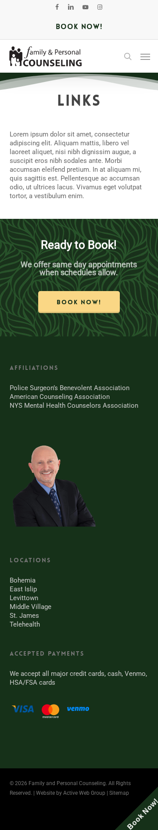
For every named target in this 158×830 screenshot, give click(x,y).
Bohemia (23, 580)
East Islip (23, 589)
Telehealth (25, 624)
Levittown (24, 598)
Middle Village (30, 607)
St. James (24, 616)
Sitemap (119, 793)
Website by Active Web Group (70, 793)
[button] (145, 56)
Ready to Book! (79, 244)
